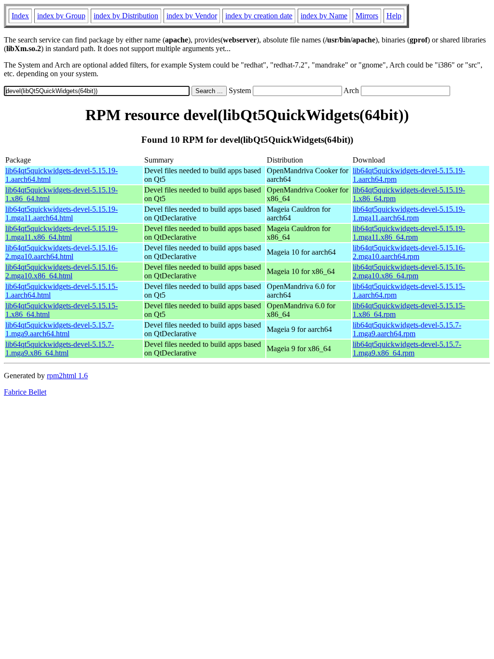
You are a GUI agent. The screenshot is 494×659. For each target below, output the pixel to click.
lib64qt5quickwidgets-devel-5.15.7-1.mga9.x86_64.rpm (407, 348)
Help (393, 16)
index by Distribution (126, 16)
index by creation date (258, 16)
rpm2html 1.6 (67, 375)
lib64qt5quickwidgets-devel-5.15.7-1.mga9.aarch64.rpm (407, 329)
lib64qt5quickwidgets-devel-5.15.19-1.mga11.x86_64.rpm (409, 232)
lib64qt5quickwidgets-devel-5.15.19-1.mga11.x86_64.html (61, 232)
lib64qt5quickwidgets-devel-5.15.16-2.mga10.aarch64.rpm (409, 252)
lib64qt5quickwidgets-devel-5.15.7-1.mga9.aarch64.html (59, 329)
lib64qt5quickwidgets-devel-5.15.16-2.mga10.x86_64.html (61, 271)
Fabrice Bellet (25, 392)
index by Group (61, 16)
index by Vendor (191, 16)
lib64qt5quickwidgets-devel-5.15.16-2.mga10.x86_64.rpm (409, 271)
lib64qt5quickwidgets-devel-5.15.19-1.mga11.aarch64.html (61, 213)
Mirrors (367, 16)
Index (20, 16)
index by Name (324, 16)
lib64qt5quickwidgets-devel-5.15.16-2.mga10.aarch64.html (61, 252)
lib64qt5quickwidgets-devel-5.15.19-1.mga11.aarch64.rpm (409, 213)
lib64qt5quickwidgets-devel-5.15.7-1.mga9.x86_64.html (59, 348)
